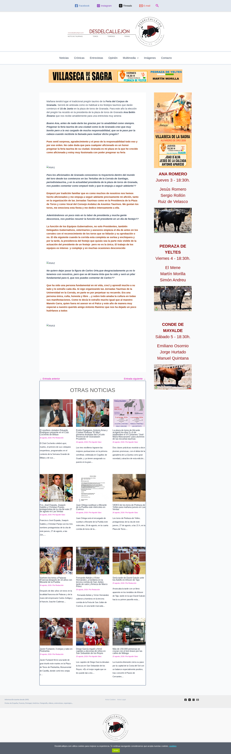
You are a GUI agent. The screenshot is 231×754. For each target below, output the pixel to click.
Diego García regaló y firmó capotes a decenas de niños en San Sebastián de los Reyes (91, 651)
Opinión (113, 57)
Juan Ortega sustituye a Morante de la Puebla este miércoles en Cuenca (91, 507)
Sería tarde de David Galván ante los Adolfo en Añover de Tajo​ (128, 579)
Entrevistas (96, 57)
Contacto (166, 57)
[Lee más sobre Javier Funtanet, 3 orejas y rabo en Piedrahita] (56, 631)
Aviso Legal (121, 700)
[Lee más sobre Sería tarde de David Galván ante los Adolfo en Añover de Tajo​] (129, 560)
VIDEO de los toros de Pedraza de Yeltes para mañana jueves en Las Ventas (129, 507)
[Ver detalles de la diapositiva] (173, 220)
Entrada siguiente (135, 379)
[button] (157, 5)
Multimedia (129, 57)
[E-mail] (197, 700)
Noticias (64, 57)
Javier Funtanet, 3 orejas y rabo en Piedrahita (56, 650)
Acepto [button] (116, 750)
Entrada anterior (50, 379)
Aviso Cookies (110, 700)
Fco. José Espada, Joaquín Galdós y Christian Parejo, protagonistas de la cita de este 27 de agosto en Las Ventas (56, 508)
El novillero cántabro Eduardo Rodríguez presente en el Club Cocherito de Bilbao (54, 432)
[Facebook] (185, 700)
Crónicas (79, 57)
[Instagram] (193, 700)
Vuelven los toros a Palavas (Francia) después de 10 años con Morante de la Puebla (56, 580)
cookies (172, 746)
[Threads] (189, 700)
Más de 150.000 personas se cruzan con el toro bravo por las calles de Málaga (127, 651)
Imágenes (150, 57)
